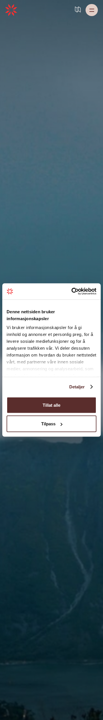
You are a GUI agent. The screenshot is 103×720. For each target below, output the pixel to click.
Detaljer (77, 386)
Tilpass (48, 423)
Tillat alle (51, 404)
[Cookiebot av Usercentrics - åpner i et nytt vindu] (72, 291)
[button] (92, 10)
